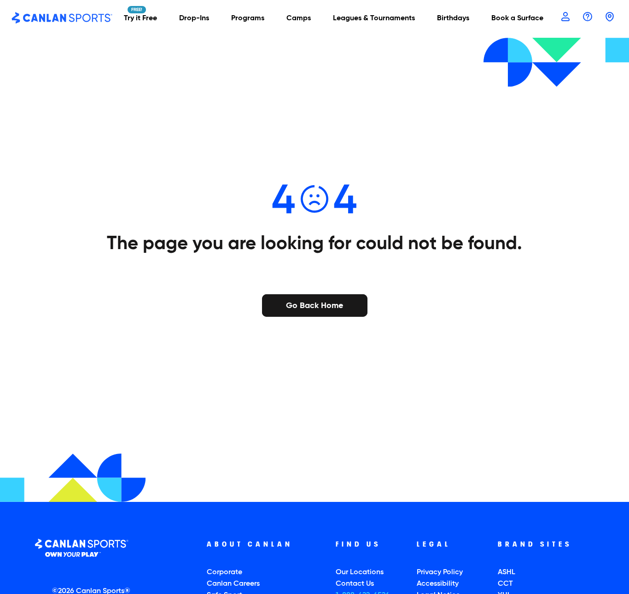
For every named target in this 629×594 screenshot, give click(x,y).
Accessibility (438, 584)
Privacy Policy (440, 572)
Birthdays (453, 18)
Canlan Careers (233, 584)
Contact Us (355, 584)
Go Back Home (314, 305)
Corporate (224, 572)
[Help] (588, 17)
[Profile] (565, 17)
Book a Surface (517, 18)
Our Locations (360, 572)
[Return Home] (62, 18)
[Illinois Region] (610, 17)
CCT (505, 584)
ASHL (506, 572)
